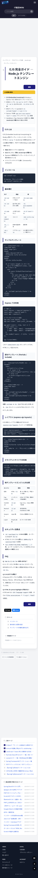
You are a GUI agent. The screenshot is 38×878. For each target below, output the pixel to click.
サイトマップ (6, 862)
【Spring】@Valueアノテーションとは (18, 768)
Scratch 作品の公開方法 (11, 831)
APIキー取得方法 (9, 812)
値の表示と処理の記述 (16, 624)
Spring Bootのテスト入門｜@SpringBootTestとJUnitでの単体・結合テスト (14, 786)
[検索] (31, 11)
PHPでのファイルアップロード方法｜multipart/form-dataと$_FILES (14, 793)
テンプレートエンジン (10, 63)
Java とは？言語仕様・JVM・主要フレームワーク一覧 (14, 819)
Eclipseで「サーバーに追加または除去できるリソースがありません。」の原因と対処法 (20, 745)
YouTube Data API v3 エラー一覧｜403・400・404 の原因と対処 (20, 755)
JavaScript (27, 60)
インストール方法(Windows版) (13, 815)
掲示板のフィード (7, 868)
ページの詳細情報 (9, 657)
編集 (29, 87)
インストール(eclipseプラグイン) (14, 822)
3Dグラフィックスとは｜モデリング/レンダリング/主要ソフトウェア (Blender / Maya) (20, 764)
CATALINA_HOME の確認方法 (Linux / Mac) (19, 771)
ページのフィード (7, 865)
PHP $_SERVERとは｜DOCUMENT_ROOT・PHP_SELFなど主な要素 (14, 802)
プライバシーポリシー (26, 852)
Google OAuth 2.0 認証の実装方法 (14, 809)
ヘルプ (4, 852)
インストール (14, 621)
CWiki (4, 849)
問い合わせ (5, 855)
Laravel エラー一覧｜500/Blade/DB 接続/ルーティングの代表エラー (20, 758)
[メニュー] (35, 2)
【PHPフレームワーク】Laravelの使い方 (14, 806)
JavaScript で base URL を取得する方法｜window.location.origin (20, 751)
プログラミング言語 (17, 60)
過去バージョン (23, 657)
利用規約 (22, 849)
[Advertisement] (19, 38)
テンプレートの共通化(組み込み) (19, 627)
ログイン (22, 862)
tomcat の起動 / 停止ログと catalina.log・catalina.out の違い (20, 748)
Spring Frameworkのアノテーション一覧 (19, 761)
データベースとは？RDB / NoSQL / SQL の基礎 (14, 828)
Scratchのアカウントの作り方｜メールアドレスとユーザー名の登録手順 (14, 796)
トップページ (6, 60)
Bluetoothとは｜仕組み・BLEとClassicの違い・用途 (14, 799)
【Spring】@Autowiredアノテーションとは (20, 774)
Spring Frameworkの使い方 (13, 825)
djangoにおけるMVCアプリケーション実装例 (14, 790)
